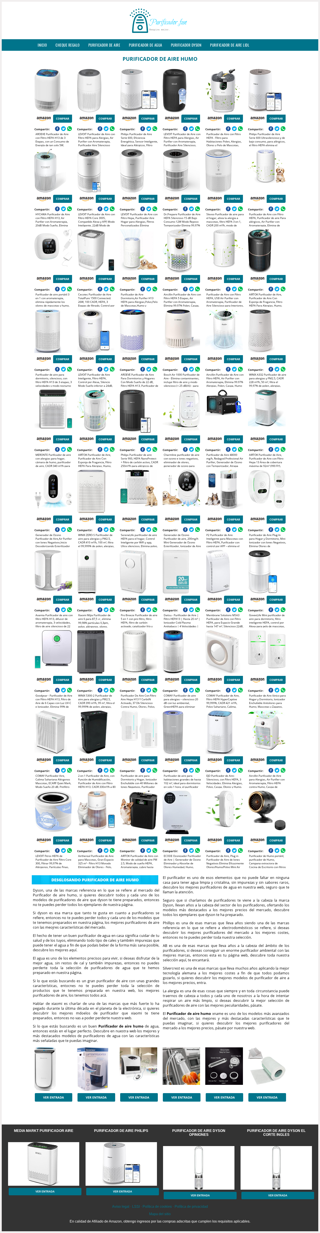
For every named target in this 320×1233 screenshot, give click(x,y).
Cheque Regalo (68, 45)
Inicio (42, 45)
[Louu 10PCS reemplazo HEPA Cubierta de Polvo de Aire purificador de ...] (267, 1069)
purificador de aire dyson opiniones (198, 1132)
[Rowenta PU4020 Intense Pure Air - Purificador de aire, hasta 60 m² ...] (53, 1069)
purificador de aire (104, 45)
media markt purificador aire (43, 1131)
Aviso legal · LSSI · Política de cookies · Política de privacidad (160, 1206)
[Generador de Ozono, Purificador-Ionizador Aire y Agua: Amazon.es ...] (138, 1069)
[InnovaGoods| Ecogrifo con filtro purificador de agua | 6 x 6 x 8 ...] (181, 1069)
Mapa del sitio (160, 1214)
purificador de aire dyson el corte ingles (276, 1132)
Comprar (62, 118)
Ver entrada (53, 1097)
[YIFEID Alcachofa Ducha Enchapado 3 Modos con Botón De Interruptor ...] (224, 1069)
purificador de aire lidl (229, 45)
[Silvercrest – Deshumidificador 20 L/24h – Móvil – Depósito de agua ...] (96, 1069)
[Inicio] (160, 35)
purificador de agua (145, 45)
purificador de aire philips (121, 1131)
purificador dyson (186, 45)
